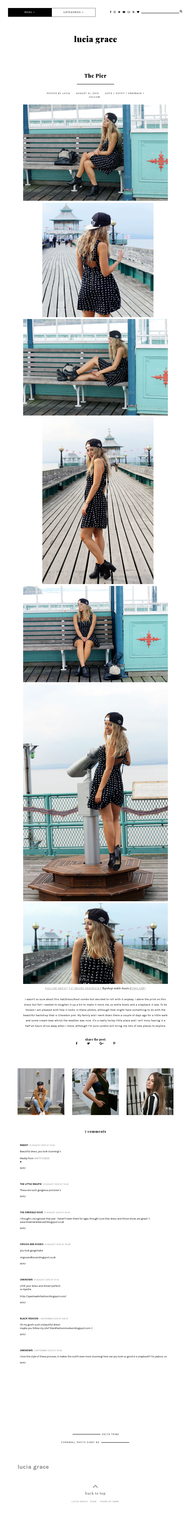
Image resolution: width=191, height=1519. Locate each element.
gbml (115, 1501)
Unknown (26, 1279)
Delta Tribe (110, 1434)
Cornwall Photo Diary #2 (81, 1442)
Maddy (24, 1145)
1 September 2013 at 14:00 (48, 1350)
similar (137, 988)
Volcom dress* (56, 988)
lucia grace (95, 38)
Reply (23, 1168)
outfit (120, 93)
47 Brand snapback (85, 988)
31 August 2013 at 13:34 (55, 1184)
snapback (135, 93)
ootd (108, 93)
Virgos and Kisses (31, 1244)
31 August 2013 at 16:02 (57, 1212)
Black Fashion (29, 1318)
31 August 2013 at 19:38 (58, 1244)
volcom (94, 97)
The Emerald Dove (31, 1212)
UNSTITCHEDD (42, 1158)
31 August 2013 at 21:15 (46, 1279)
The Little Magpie (31, 1184)
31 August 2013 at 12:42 (42, 1145)
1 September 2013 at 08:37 (53, 1318)
